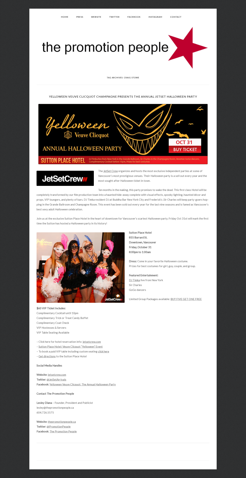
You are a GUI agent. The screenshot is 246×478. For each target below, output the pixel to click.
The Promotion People (63, 431)
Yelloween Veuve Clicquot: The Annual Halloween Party (83, 384)
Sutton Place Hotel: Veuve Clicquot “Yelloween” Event (71, 346)
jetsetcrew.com (92, 341)
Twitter (114, 16)
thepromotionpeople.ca (62, 421)
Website (96, 16)
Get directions (47, 356)
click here (103, 351)
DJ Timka (134, 280)
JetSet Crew (110, 171)
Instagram (155, 16)
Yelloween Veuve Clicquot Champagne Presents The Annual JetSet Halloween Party (123, 96)
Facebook (134, 16)
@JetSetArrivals (56, 379)
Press (79, 16)
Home (64, 16)
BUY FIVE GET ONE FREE (186, 299)
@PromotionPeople (59, 426)
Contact (176, 16)
